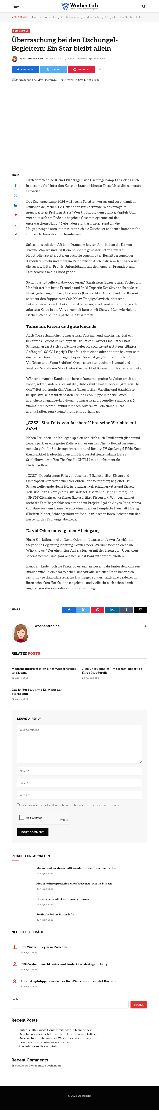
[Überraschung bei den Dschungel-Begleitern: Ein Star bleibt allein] (79, 122)
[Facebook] (15, 185)
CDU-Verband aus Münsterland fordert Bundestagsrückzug (64, 964)
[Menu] (16, 6)
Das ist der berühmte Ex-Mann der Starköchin (37, 691)
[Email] (15, 225)
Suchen (16, 999)
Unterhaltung (20, 31)
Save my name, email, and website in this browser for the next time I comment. (72, 805)
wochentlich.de (33, 58)
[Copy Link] (15, 235)
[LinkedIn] (15, 205)
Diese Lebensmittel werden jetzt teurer (62, 899)
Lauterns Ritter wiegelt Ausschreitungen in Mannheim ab (55, 1030)
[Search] (143, 6)
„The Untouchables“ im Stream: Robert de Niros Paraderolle (112, 670)
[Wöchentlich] (79, 6)
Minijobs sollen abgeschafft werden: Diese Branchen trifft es (76, 868)
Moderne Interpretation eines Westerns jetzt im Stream (44, 670)
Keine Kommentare (77, 58)
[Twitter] (15, 195)
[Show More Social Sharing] (100, 69)
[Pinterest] (15, 215)
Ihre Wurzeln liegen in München (44, 947)
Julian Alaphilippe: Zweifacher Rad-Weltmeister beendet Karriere (68, 981)
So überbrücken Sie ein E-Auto (56, 914)
